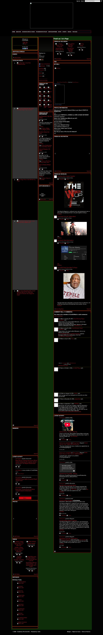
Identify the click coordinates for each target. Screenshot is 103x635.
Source (43, 161)
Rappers (45, 129)
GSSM (21, 553)
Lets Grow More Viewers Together (66, 176)
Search (101, 1)
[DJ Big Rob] (14, 449)
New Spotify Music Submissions (65, 240)
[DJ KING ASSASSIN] (34, 437)
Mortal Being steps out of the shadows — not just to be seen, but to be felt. (31, 564)
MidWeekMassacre (72, 363)
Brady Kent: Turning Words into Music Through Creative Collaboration (25, 489)
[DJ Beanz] (18, 437)
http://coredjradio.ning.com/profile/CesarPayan (69, 333)
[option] (25, 519)
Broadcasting (48, 145)
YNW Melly (73, 489)
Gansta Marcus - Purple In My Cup (60, 49)
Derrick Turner (20, 604)
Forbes (40, 129)
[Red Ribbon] (42, 189)
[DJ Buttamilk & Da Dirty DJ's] (45, 102)
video (40, 179)
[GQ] (18, 441)
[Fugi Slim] (22, 432)
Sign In (82, 1)
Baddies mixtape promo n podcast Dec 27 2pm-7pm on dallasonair (19, 549)
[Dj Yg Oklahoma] (14, 611)
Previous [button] (14, 519)
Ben (40, 146)
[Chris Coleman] (26, 432)
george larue (77, 399)
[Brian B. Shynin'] (22, 441)
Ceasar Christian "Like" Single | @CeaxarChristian (73, 443)
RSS (13, 425)
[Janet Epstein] (45, 89)
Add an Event (17, 57)
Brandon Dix (20, 590)
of (49, 178)
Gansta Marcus (57, 83)
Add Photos (17, 536)
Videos (40, 76)
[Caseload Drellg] (14, 597)
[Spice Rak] (14, 441)
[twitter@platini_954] (45, 106)
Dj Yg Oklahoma (20, 608)
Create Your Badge (58, 104)
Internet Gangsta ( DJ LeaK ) (44, 149)
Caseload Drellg (20, 595)
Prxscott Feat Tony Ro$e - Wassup (70, 50)
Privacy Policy (62, 82)
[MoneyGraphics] (30, 445)
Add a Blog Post (59, 309)
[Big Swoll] (30, 432)
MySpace (43, 66)
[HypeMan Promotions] (14, 624)
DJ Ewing (19, 599)
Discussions (41, 70)
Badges (69, 631)
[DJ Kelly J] (14, 432)
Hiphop (47, 128)
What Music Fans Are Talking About (66, 216)
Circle (43, 145)
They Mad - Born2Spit (19, 560)
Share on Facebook (45, 64)
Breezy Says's (76, 443)
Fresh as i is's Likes (43, 80)
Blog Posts (41, 68)
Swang (81, 45)
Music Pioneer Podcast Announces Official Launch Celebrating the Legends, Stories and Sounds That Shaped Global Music (26, 462)
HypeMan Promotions (22, 622)
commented (68, 443)
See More (61, 491)
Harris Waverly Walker (22, 617)
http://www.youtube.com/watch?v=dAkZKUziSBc (69, 411)
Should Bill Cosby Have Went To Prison (67, 267)
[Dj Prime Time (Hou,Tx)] (18, 449)
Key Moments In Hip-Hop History (45, 116)
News (48, 162)
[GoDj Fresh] (14, 615)
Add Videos (17, 574)
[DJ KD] (22, 437)
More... (25, 498)
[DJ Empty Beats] (30, 437)
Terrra (72, 338)
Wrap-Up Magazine (65, 539)
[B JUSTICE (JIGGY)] (14, 584)
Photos (40, 73)
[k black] (41, 106)
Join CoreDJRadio (58, 316)
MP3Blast (76, 403)
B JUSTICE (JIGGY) (21, 581)
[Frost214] (50, 93)
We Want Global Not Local (44, 132)
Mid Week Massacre (63, 365)
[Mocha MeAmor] (34, 441)
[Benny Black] (14, 588)
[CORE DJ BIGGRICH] (26, 437)
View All (35, 425)
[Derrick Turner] (14, 606)
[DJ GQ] (30, 449)
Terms (67, 82)
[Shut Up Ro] (34, 445)
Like (42, 59)
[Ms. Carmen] (45, 93)
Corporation (44, 146)
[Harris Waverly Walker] (14, 620)
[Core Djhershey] (34, 449)
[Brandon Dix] (14, 593)
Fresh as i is (62, 417)
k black (75, 393)
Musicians (48, 161)
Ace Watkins (18, 470)
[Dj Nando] (30, 441)
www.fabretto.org (78, 325)
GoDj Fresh (19, 613)
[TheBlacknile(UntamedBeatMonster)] (50, 106)
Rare (43, 179)
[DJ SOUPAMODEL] (22, 449)
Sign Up (78, 1)
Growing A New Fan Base (66, 500)
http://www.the (74, 436)
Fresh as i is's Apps (43, 79)
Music (48, 129)
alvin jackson (19, 458)
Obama (49, 146)
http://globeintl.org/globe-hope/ (65, 336)
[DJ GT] (26, 441)
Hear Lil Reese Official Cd (44, 165)
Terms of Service (86, 631)
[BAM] (26, 449)
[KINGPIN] (18, 445)
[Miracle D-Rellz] (41, 102)
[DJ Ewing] (14, 602)
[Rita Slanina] (14, 445)
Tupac (47, 178)
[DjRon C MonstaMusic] (26, 445)
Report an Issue (76, 631)
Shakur (43, 178)
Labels (44, 162)
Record (40, 162)
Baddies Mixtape (31, 543)
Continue (41, 126)
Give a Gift (21, 583)
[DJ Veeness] (34, 432)
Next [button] (36, 519)
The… (58, 264)
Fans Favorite (82, 539)
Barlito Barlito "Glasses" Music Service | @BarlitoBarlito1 (73, 453)
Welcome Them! (20, 473)
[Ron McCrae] (50, 102)
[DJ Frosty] (18, 432)
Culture (43, 128)
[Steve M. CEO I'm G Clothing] (41, 97)
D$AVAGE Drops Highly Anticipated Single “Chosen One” (26, 479)
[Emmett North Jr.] (45, 97)
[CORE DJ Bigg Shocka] (14, 437)
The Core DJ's (26, 631)
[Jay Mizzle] (50, 97)
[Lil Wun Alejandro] (41, 93)
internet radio (64, 363)
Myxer (58, 82)
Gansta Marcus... (75, 82)
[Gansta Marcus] (59, 94)
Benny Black (20, 586)
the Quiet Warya (76, 368)
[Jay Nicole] (22, 445)
